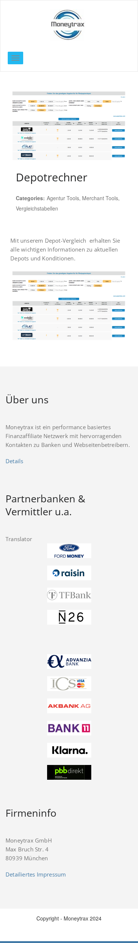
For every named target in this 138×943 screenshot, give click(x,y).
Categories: (30, 198)
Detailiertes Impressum (36, 874)
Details (14, 461)
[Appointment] (69, 25)
